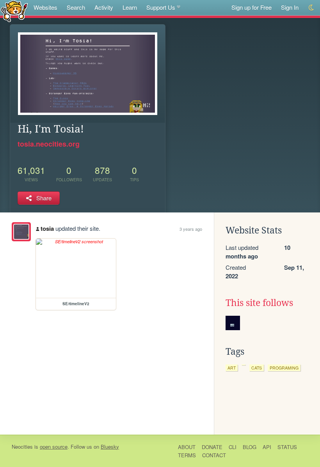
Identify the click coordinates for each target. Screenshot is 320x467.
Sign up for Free (251, 7)
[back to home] (14, 11)
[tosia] (21, 232)
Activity (103, 7)
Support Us (160, 7)
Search (76, 7)
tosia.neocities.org (49, 144)
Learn (130, 7)
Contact (214, 455)
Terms (187, 455)
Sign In (290, 7)
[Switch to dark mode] (311, 7)
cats (256, 368)
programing (284, 368)
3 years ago (191, 229)
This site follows (259, 303)
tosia (47, 228)
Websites (45, 7)
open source (54, 446)
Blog (249, 447)
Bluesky (110, 446)
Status (287, 447)
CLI (232, 447)
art (232, 368)
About (187, 447)
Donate (212, 447)
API (267, 447)
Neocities (22, 446)
